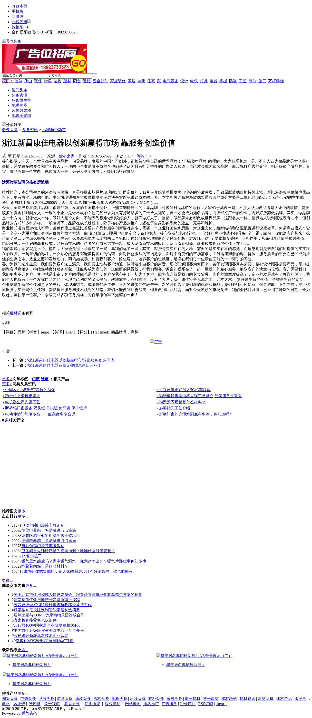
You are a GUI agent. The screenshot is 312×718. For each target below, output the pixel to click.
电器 (213, 81)
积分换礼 (187, 704)
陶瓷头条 (10, 699)
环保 (38, 81)
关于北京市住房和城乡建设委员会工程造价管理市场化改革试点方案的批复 (78, 595)
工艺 (243, 81)
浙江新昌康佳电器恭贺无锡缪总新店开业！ (64, 365)
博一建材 (192, 699)
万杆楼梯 (276, 81)
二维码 (17, 16)
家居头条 (174, 699)
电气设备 (170, 81)
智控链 (34, 704)
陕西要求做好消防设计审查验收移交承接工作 (53, 605)
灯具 (204, 81)
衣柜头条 (156, 699)
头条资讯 (30, 130)
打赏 (6, 351)
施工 (262, 81)
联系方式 (72, 704)
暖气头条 (10, 130)
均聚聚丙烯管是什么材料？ (44, 566)
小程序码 (19, 22)
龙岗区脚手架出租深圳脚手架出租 (50, 535)
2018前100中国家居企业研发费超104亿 (47, 625)
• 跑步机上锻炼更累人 (21, 396)
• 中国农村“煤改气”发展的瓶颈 (29, 390)
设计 (184, 81)
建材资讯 (247, 699)
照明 (141, 81)
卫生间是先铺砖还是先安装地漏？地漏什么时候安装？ (68, 551)
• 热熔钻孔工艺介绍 (173, 408)
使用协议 (92, 704)
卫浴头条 (46, 699)
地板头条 (119, 699)
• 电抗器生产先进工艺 (21, 402)
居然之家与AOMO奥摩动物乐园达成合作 (49, 615)
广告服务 (169, 704)
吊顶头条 (138, 699)
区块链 (19, 704)
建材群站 (229, 699)
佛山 (28, 81)
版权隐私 (112, 704)
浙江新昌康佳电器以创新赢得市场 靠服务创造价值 (70, 360)
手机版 (17, 11)
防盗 (233, 81)
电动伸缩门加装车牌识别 (42, 525)
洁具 (57, 81)
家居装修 (118, 81)
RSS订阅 (205, 704)
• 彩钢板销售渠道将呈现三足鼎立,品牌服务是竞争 (199, 396)
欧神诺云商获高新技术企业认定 (41, 636)
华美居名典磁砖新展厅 (31, 665)
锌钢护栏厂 (31, 556)
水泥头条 (302, 699)
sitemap (221, 704)
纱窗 (45, 379)
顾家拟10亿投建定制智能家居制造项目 (47, 610)
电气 (194, 81)
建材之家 (67, 156)
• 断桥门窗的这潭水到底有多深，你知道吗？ (194, 414)
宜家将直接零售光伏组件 (35, 620)
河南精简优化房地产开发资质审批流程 (47, 600)
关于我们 (52, 704)
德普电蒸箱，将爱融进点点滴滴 (48, 530)
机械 (223, 81)
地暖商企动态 (54, 130)
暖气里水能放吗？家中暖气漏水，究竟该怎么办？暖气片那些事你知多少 (83, 561)
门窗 (36, 379)
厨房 (48, 81)
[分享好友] (11, 124)
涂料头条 (101, 699)
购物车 (17, 27)
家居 (132, 81)
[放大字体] (4, 155)
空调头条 (28, 699)
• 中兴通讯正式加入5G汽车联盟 (183, 390)
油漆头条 (83, 699)
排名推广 (151, 704)
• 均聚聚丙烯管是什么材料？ (181, 402)
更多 (7, 379)
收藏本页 (19, 6)
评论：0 (144, 156)
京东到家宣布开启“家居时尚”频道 (45, 641)
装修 (18, 81)
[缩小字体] (10, 155)
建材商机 (265, 699)
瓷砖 (87, 81)
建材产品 (284, 699)
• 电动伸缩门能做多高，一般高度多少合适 (39, 414)
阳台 (77, 81)
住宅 (151, 81)
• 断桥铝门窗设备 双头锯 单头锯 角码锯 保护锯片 (45, 408)
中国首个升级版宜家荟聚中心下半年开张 (49, 630)
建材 (67, 81)
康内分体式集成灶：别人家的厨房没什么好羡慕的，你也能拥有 (78, 571)
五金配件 (100, 81)
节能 (252, 81)
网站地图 (133, 704)
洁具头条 (64, 699)
